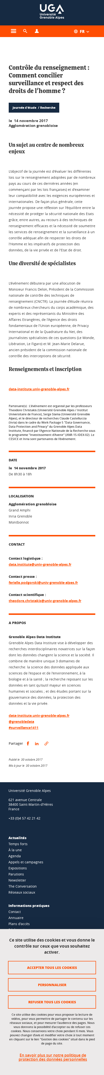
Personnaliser (52, 984)
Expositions (17, 868)
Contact (14, 911)
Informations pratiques (28, 905)
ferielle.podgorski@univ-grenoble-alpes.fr (43, 582)
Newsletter (17, 880)
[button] (25, 31)
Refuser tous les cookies (52, 1001)
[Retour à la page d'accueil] (52, 13)
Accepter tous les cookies (52, 967)
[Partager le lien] (46, 743)
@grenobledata (21, 721)
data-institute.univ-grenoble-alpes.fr (39, 389)
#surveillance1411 (23, 727)
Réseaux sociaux (21, 892)
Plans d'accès (19, 923)
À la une (15, 850)
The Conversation (22, 886)
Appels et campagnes (25, 862)
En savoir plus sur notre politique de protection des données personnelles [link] (53, 1057)
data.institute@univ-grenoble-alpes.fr (40, 564)
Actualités (17, 837)
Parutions (16, 874)
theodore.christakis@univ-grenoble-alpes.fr (45, 600)
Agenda (14, 856)
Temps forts (18, 844)
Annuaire (15, 917)
